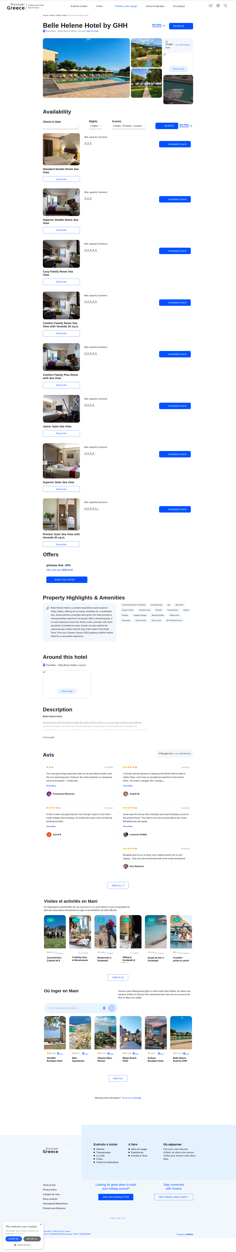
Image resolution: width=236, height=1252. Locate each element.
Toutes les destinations (107, 1162)
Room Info (61, 179)
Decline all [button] (32, 1239)
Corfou (99, 1159)
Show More (51, 786)
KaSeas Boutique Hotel (155, 1059)
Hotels (52, 15)
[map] (210, 5)
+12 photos (178, 89)
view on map (92, 31)
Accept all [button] (14, 1239)
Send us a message (131, 1098)
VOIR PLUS (118, 977)
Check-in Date (52, 121)
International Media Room (55, 1203)
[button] (23, 1245)
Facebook (105, 1224)
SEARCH (169, 126)
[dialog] (23, 1235)
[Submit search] (111, 1008)
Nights (93, 121)
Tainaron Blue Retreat (104, 1059)
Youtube (121, 1224)
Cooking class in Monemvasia (80, 958)
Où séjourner (172, 1144)
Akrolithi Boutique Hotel (54, 1059)
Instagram (110, 1224)
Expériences (137, 1152)
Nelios (190, 1234)
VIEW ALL (117, 886)
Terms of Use (49, 1185)
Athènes (100, 1149)
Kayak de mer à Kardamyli (156, 959)
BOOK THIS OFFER (65, 580)
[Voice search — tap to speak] (104, 1008)
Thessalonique (103, 1152)
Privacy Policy (50, 1190)
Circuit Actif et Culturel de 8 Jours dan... (54, 961)
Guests (116, 121)
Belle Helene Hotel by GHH (180, 1059)
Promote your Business (54, 1208)
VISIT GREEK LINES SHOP (173, 1197)
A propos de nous (51, 1194)
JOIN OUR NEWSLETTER (116, 1197)
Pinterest (125, 1224)
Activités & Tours (139, 1156)
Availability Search (177, 144)
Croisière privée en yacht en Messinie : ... (181, 961)
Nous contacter (50, 1199)
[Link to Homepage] (16, 11)
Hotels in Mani (61, 15)
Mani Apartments (78, 1059)
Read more (19, 1233)
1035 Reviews (184, 45)
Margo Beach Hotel (129, 1059)
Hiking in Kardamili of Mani (129, 960)
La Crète (100, 1156)
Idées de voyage (139, 1149)
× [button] (41, 1224)
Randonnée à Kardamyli (104, 959)
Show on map (178, 69)
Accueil (45, 15)
